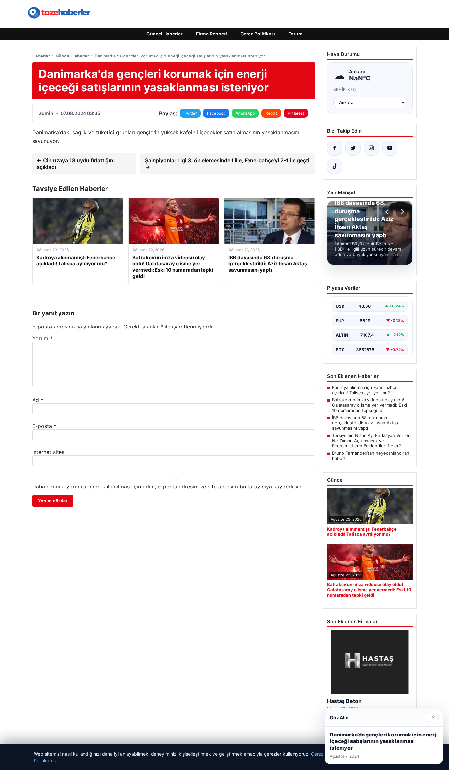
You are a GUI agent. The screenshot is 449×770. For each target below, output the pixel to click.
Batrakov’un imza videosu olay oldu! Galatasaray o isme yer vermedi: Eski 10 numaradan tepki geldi (369, 405)
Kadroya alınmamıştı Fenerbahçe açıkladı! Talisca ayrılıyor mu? (365, 390)
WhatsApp (245, 113)
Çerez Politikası (257, 33)
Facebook (216, 113)
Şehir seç (345, 89)
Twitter (190, 113)
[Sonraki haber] (401, 211)
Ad (37, 400)
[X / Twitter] (353, 148)
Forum (295, 33)
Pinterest (296, 113)
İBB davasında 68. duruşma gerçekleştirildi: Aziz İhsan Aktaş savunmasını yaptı (365, 423)
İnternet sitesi (49, 452)
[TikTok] (334, 166)
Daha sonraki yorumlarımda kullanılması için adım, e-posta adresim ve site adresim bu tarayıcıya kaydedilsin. (167, 486)
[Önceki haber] (387, 211)
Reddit (271, 113)
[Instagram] (371, 148)
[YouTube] (389, 148)
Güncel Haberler (164, 33)
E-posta (44, 426)
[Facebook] (334, 148)
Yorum (42, 338)
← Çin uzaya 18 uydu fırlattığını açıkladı (76, 163)
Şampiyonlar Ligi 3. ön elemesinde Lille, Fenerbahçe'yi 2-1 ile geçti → (227, 163)
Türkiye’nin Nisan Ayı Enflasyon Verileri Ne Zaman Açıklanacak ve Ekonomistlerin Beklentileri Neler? (371, 440)
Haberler (41, 55)
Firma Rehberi (211, 33)
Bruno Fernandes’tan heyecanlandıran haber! (370, 455)
